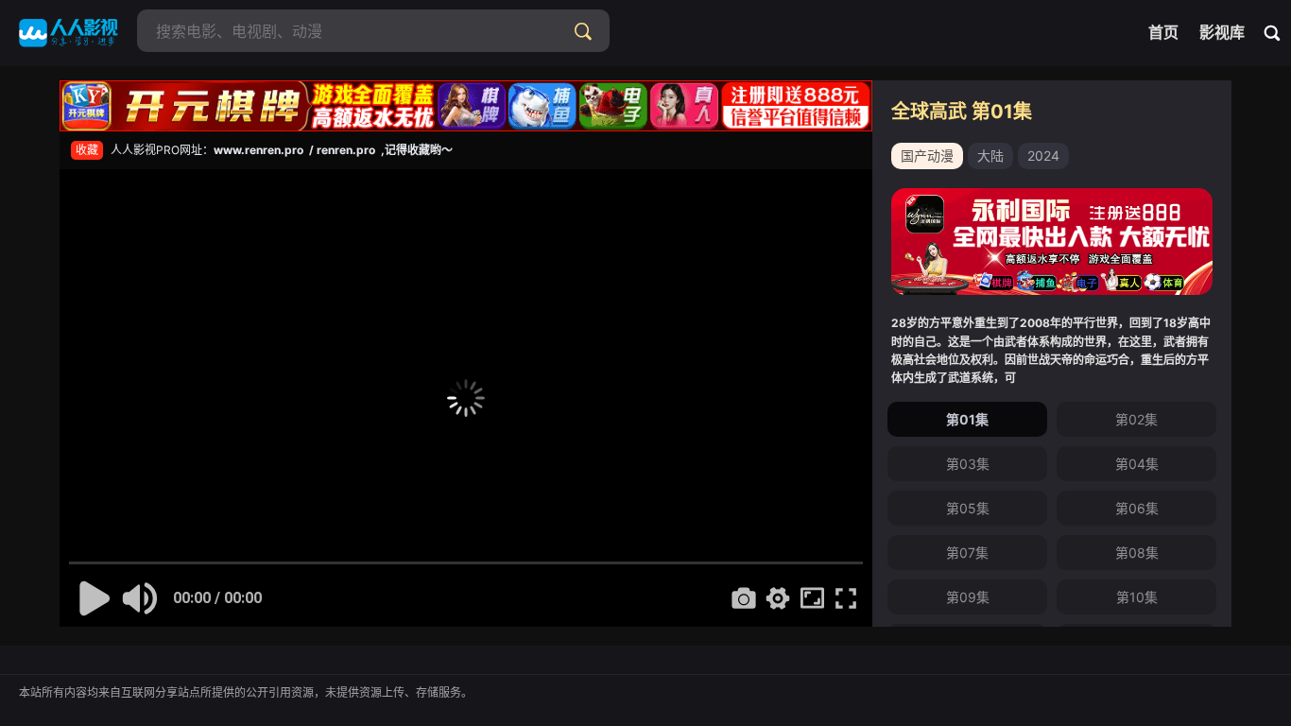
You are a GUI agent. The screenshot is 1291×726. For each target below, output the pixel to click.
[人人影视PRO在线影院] (68, 33)
